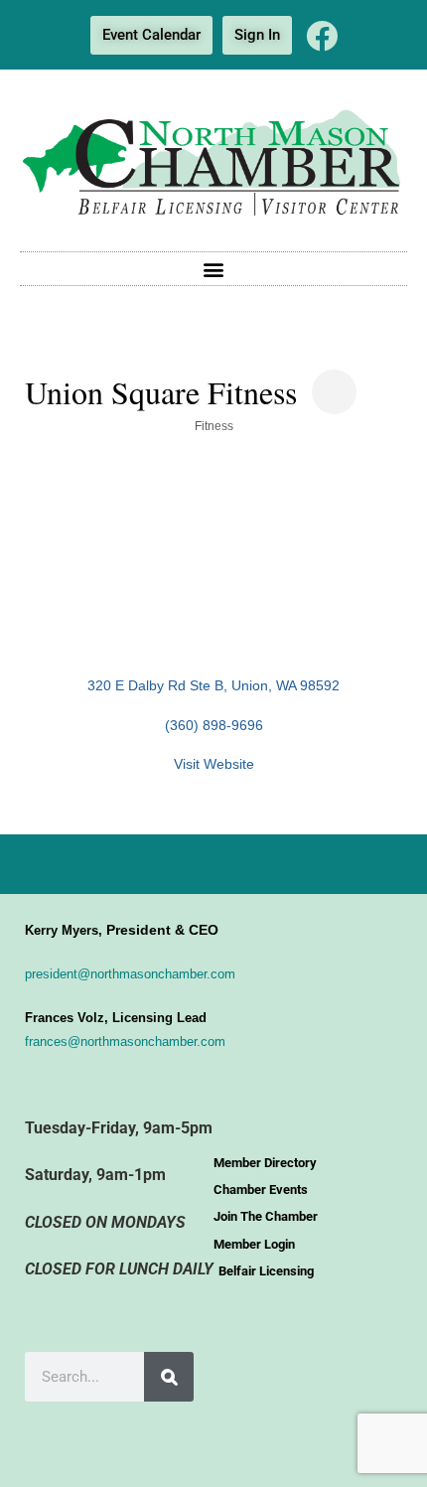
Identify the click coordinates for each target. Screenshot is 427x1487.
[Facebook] (322, 36)
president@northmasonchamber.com (130, 974)
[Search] (169, 1377)
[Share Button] (334, 392)
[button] (214, 268)
